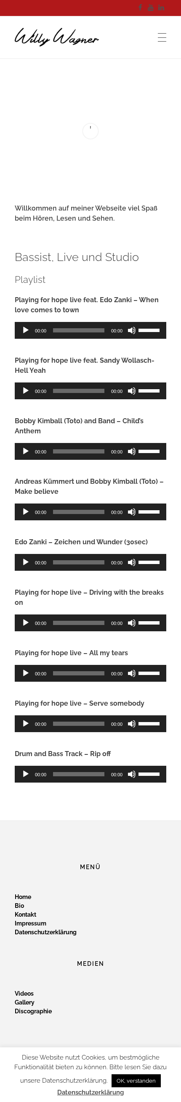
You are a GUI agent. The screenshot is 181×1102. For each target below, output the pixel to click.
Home (23, 897)
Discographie (33, 1011)
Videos (24, 993)
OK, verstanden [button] (136, 1081)
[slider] (150, 329)
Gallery (25, 1002)
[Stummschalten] (132, 330)
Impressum (30, 923)
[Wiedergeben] (25, 330)
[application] (90, 330)
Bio (19, 905)
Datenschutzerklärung (46, 932)
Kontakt (25, 914)
